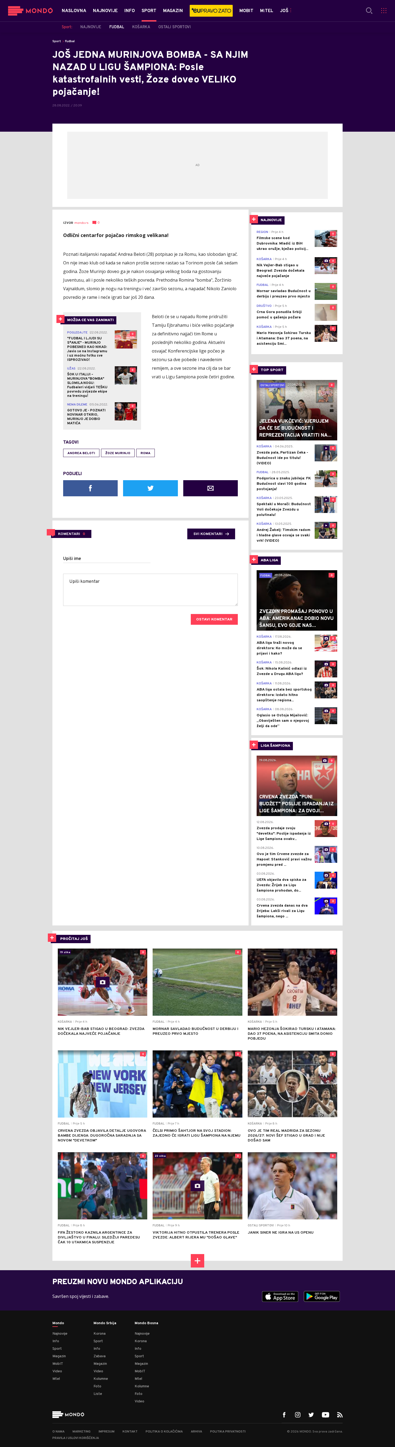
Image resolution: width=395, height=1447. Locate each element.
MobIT (57, 1364)
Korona (100, 1333)
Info (55, 1341)
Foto (97, 1386)
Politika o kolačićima (164, 1432)
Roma (145, 453)
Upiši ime (72, 559)
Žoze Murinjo (117, 453)
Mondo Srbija (105, 1323)
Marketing (82, 1432)
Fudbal (70, 41)
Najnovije (59, 1333)
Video (57, 1371)
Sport (56, 41)
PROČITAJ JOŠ (74, 939)
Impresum (106, 1432)
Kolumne (101, 1379)
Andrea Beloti (81, 453)
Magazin (59, 1356)
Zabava (100, 1356)
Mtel (56, 1379)
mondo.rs (81, 223)
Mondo (58, 1323)
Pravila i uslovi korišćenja (75, 1438)
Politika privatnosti (228, 1432)
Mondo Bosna (146, 1323)
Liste (98, 1394)
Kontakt (130, 1432)
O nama (58, 1432)
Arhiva (196, 1432)
